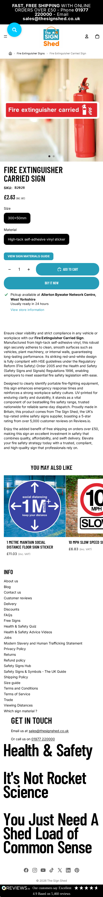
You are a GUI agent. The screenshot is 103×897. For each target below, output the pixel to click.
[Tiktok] (51, 870)
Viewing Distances (18, 705)
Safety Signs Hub (17, 666)
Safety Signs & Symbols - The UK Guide (35, 671)
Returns (10, 654)
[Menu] (5, 36)
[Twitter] (60, 870)
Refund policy (14, 660)
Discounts (11, 609)
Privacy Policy (15, 649)
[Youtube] (43, 870)
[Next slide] (94, 517)
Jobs (7, 637)
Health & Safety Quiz (20, 626)
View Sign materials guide (29, 256)
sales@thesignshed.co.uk (49, 731)
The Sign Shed (57, 880)
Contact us (12, 592)
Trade (8, 700)
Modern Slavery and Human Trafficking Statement (43, 643)
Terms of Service (17, 694)
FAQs (8, 615)
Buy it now (51, 283)
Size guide (12, 683)
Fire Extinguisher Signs (31, 53)
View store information (27, 310)
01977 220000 (43, 739)
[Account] (86, 36)
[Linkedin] (68, 870)
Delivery (10, 604)
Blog (7, 587)
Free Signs (12, 620)
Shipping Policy (16, 677)
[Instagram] (35, 870)
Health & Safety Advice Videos (28, 632)
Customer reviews (18, 598)
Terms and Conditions (21, 688)
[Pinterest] (77, 870)
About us (11, 581)
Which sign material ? (20, 711)
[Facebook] (26, 870)
